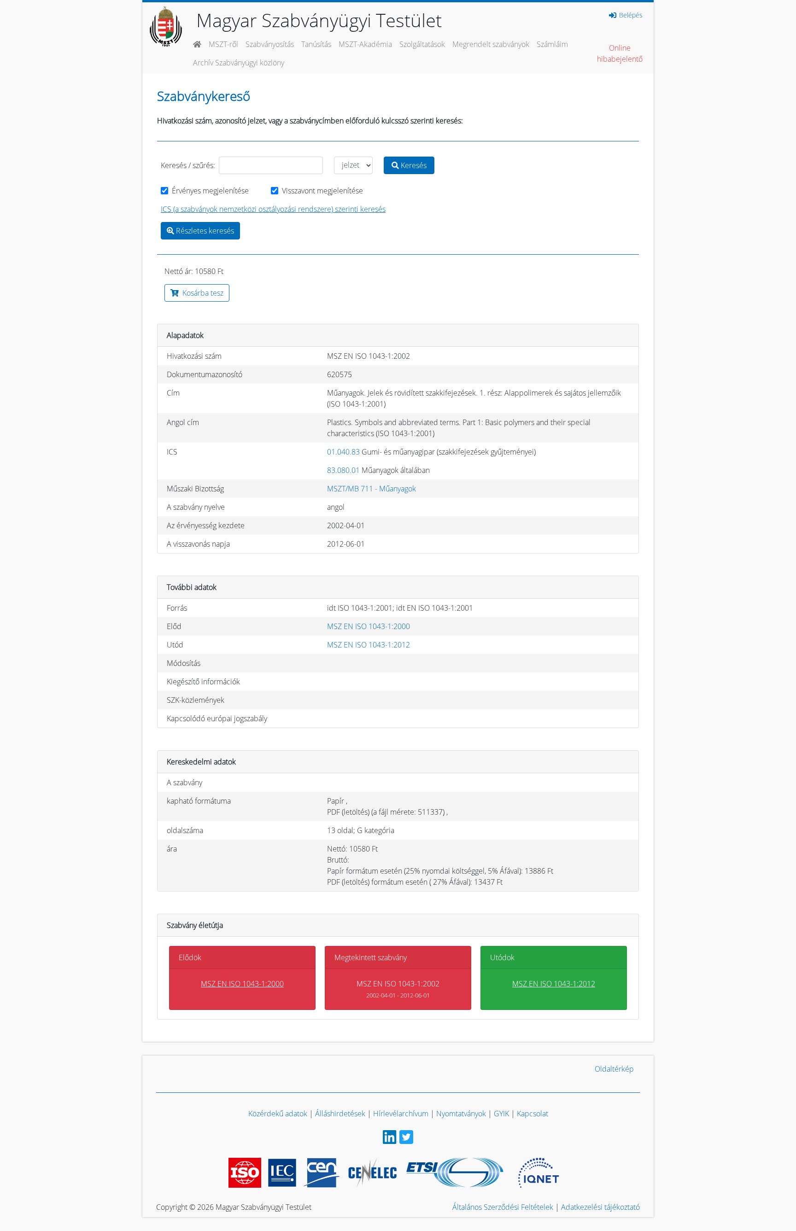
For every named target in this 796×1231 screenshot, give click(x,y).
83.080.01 (343, 470)
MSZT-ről (223, 44)
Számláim (552, 44)
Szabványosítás (270, 44)
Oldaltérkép (614, 1069)
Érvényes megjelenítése (210, 191)
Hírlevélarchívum (400, 1113)
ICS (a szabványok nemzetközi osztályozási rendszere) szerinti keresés (273, 209)
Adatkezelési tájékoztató (600, 1207)
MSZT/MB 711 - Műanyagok (371, 489)
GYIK (501, 1113)
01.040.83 (343, 452)
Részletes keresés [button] (204, 231)
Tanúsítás (316, 44)
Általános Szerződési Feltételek (502, 1207)
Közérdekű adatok (277, 1113)
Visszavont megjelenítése (322, 191)
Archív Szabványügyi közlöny (238, 63)
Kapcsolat (532, 1113)
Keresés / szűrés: (188, 165)
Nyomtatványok (461, 1113)
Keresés (413, 165)
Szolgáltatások (422, 44)
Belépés (630, 15)
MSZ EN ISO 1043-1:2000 (368, 626)
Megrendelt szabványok (490, 44)
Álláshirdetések (340, 1113)
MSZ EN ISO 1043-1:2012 (368, 645)
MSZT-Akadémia (365, 44)
